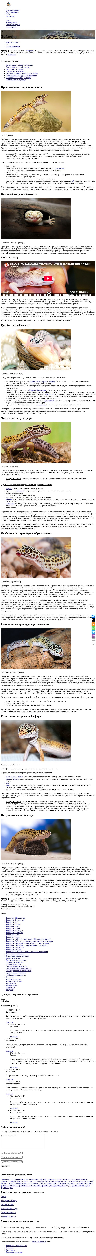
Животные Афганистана (15, 918)
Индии (32, 390)
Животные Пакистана (14, 933)
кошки (8, 779)
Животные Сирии (13, 935)
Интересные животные (15, 954)
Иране (32, 382)
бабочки (9, 499)
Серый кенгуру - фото (78, 1179)
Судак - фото (32, 1181)
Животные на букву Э (14, 931)
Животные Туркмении (15, 947)
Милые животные (13, 958)
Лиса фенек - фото (45, 1181)
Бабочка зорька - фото (14, 1186)
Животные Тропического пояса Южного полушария (26, 945)
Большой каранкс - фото (35, 1179)
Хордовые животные (14, 981)
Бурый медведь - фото (67, 1186)
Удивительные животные (16, 973)
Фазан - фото (28, 1186)
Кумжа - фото (50, 1179)
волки (13, 777)
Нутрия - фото (52, 1186)
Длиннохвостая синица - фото (13, 1179)
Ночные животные (13, 964)
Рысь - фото (38, 1183)
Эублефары (10, 988)
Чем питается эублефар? (15, 71)
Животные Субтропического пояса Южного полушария (28, 939)
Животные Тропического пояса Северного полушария (27, 943)
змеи (7, 783)
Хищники (10, 977)
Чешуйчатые (11, 983)
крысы (15, 779)
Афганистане (48, 401)
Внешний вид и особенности (17, 67)
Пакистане (50, 394)
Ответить (9, 1022)
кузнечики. (10, 504)
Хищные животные (13, 979)
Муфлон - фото (7, 1188)
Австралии (59, 168)
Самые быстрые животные (16, 966)
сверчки (9, 489)
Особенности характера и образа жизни (22, 73)
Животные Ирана (13, 928)
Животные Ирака (13, 926)
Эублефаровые (11, 985)
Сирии (38, 382)
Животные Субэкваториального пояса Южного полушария (29, 941)
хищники (12, 55)
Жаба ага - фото (63, 1179)
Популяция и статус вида (16, 80)
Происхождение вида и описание (19, 65)
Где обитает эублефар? (15, 69)
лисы (8, 777)
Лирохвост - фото (74, 1183)
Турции (52, 382)
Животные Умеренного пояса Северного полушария (27, 952)
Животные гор (11, 922)
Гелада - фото (78, 1181)
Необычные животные (15, 962)
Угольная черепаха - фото (23, 1183)
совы (8, 785)
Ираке (44, 382)
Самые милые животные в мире (18, 969)
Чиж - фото (61, 1183)
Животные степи (12, 937)
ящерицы (30, 51)
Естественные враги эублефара (18, 78)
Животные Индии (13, 924)
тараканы (20, 491)
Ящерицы (9, 990)
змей (72, 181)
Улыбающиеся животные (16, 975)
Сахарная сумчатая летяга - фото (14, 1181)
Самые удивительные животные (18, 971)
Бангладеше (41, 390)
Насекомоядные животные (16, 960)
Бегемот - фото (40, 1186)
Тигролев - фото (50, 1183)
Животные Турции (13, 950)
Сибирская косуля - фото (63, 1181)
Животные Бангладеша (15, 920)
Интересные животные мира (17, 956)
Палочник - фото (83, 1186)
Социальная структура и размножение (21, 76)
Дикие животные (39, 1242)
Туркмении (41, 405)
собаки (20, 777)
